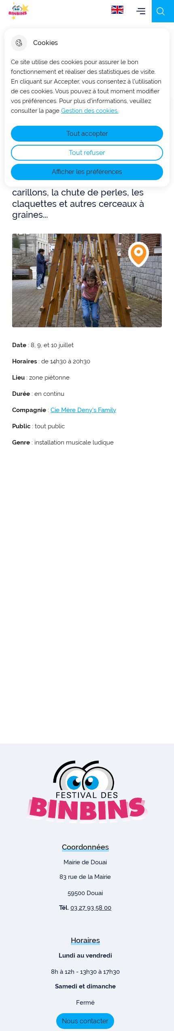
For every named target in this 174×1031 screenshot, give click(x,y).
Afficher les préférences (87, 172)
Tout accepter (87, 133)
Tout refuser (87, 153)
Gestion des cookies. (90, 110)
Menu (141, 11)
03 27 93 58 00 (90, 907)
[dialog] (87, 107)
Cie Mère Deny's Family (83, 410)
